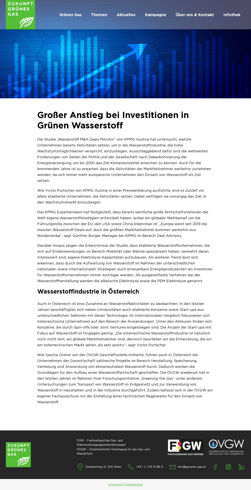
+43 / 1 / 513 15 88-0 (149, 466)
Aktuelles (126, 14)
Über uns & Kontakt (195, 14)
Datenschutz (134, 484)
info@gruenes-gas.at (192, 466)
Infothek (231, 14)
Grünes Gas (70, 14)
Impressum (115, 484)
